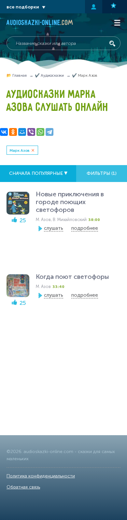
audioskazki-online (40, 23)
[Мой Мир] (22, 132)
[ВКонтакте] (4, 132)
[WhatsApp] (40, 132)
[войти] (93, 6)
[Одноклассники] (13, 132)
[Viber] (31, 132)
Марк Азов (19, 150)
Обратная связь (23, 487)
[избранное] (114, 6)
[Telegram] (49, 132)
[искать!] (112, 43)
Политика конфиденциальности (41, 476)
